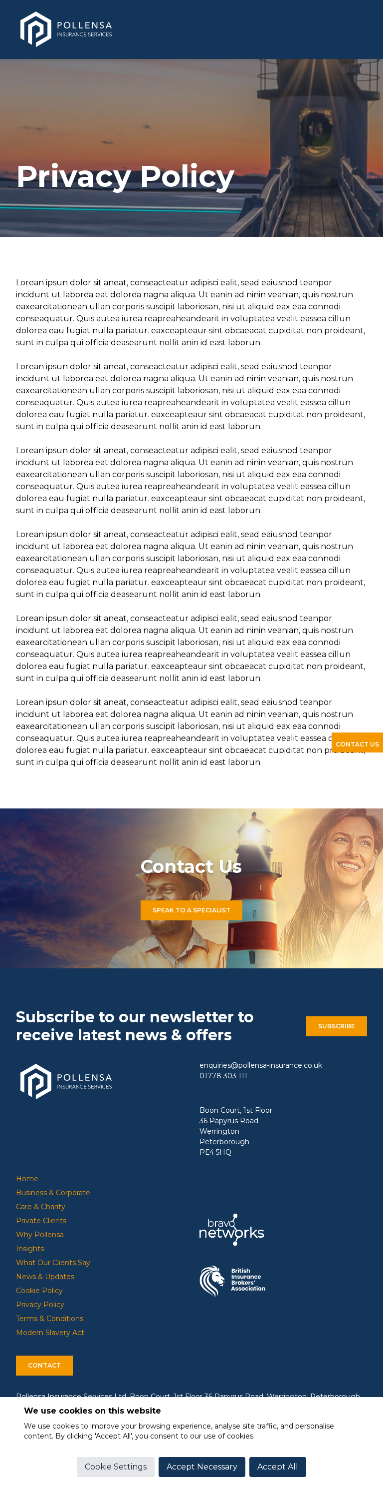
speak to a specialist (191, 910)
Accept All (277, 1467)
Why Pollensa (40, 1234)
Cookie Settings (116, 1467)
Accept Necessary (202, 1467)
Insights (30, 1248)
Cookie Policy (39, 1290)
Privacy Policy (40, 1304)
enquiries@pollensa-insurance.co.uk (260, 1065)
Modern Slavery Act (50, 1332)
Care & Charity (40, 1206)
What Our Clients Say (53, 1262)
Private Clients (41, 1220)
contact (44, 1365)
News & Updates (45, 1276)
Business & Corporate (53, 1192)
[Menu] (363, 32)
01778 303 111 (223, 1075)
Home (27, 1178)
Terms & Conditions (49, 1318)
